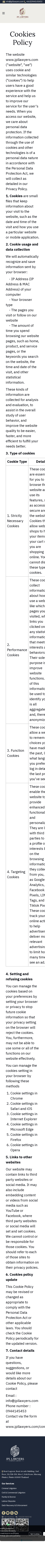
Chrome (16, 1098)
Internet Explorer (23, 1119)
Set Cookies (35, 1534)
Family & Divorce (9, 1497)
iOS (29, 1109)
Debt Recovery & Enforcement (14, 1505)
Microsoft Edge (21, 1129)
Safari (15, 1109)
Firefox (15, 1140)
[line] (8, 1513)
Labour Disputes (8, 1501)
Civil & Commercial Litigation (13, 1492)
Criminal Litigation (9, 1488)
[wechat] (16, 1513)
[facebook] (3, 1513)
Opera (15, 1150)
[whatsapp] (12, 1513)
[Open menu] (3, 13)
